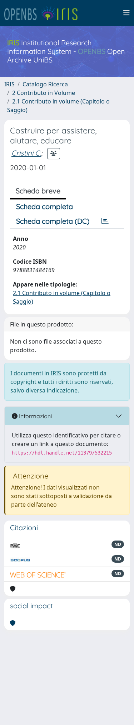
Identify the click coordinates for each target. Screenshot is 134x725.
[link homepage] (44, 12)
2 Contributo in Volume (43, 93)
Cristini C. (26, 152)
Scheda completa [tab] (44, 206)
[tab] (105, 221)
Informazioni (35, 416)
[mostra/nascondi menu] (126, 12)
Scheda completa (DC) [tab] (52, 221)
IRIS (9, 84)
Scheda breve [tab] (38, 190)
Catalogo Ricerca (45, 84)
